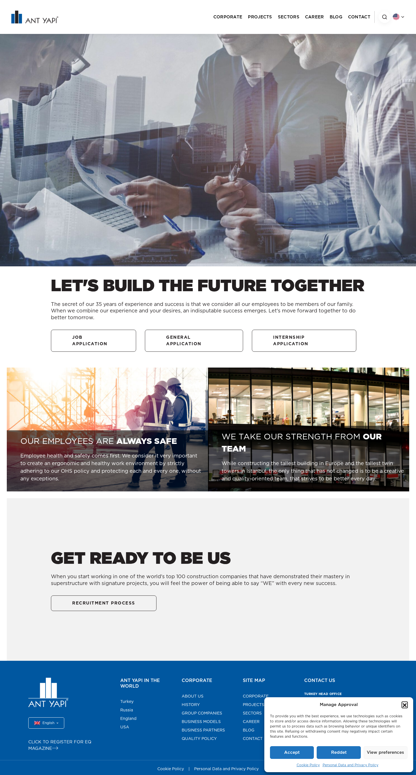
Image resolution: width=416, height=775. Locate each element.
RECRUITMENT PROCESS (103, 603)
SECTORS (288, 17)
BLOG (336, 17)
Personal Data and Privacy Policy (350, 765)
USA (124, 727)
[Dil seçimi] (398, 17)
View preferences (385, 752)
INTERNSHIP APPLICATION (290, 340)
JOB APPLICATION (90, 340)
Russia (126, 710)
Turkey (127, 701)
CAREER (314, 17)
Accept (292, 752)
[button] (405, 704)
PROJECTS (260, 17)
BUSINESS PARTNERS (203, 730)
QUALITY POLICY (199, 738)
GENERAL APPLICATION (183, 340)
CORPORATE (228, 17)
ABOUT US (192, 696)
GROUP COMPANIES (202, 713)
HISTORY (191, 704)
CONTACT (359, 17)
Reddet (339, 752)
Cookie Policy (308, 765)
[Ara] (385, 17)
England (128, 718)
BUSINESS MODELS (201, 721)
